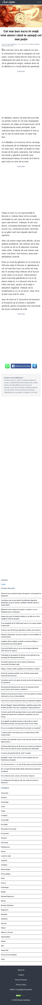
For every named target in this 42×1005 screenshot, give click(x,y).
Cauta (3, 584)
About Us (21, 970)
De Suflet (4, 824)
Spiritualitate (5, 937)
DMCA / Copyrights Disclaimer (21, 989)
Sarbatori (4, 919)
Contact (21, 975)
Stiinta (3, 941)
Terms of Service (21, 980)
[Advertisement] (21, 94)
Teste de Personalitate (9, 955)
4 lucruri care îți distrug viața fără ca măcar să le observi (21, 630)
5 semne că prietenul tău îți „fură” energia (16, 753)
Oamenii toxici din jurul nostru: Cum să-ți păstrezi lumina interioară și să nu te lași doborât (21, 695)
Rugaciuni (4, 910)
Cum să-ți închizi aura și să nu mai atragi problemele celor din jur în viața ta (19, 649)
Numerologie (5, 869)
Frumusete (5, 833)
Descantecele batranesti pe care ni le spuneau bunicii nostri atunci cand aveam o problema (20, 688)
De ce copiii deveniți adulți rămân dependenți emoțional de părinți (20, 770)
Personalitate (5, 874)
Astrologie (4, 802)
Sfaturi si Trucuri (7, 932)
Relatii (3, 892)
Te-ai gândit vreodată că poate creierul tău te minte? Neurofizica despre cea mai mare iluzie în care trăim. (19, 722)
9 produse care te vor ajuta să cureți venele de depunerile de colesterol (21, 681)
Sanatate (4, 914)
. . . (39, 1)
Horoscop (4, 842)
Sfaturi (3, 928)
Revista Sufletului (7, 905)
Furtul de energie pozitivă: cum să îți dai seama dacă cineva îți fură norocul (19, 674)
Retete (3, 901)
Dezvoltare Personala (8, 829)
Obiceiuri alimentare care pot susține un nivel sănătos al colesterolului (21, 636)
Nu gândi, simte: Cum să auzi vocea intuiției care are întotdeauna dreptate (19, 759)
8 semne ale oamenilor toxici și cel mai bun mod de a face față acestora (21, 741)
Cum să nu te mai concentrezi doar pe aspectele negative (21, 700)
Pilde (3, 878)
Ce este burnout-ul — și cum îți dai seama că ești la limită (21, 764)
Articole (4, 797)
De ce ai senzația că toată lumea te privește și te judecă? (21, 728)
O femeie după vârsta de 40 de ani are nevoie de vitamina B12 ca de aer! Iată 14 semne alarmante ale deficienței (21, 747)
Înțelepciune (5, 847)
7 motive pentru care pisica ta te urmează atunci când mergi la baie (20, 734)
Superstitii (4, 950)
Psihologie (5, 887)
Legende (4, 860)
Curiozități (4, 820)
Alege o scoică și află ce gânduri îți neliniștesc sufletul (20, 669)
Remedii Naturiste (7, 896)
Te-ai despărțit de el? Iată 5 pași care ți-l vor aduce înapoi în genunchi (21, 624)
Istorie (3, 851)
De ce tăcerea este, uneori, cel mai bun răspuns (18, 776)
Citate (3, 811)
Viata (3, 959)
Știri (2, 946)
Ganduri (4, 838)
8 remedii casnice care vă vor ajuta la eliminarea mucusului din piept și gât (18, 663)
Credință (4, 815)
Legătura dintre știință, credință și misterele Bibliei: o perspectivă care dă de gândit (20, 642)
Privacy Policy (21, 985)
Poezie (3, 883)
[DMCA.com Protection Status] (21, 996)
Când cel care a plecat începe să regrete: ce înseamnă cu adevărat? (21, 595)
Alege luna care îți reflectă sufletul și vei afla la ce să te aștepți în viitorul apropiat (20, 618)
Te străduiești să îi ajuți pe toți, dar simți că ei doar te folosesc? (19, 781)
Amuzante (4, 793)
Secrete (3, 923)
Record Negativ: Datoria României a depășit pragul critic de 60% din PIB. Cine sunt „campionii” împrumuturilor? (21, 706)
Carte (3, 806)
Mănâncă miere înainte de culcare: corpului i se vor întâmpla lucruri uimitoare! (19, 611)
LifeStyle (4, 865)
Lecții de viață (6, 856)
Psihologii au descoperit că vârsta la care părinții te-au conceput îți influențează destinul (20, 656)
